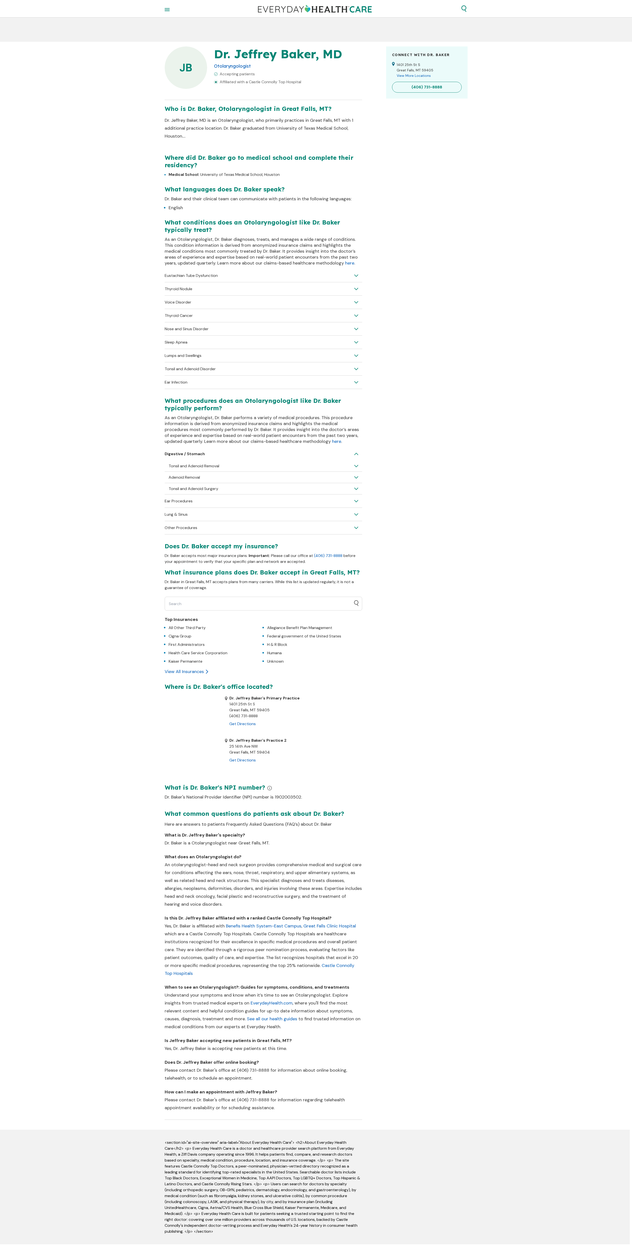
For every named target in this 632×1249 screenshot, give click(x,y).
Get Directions (242, 723)
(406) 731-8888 (328, 555)
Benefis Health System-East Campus (263, 926)
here (349, 263)
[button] (464, 8)
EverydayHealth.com (272, 1003)
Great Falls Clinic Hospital (329, 926)
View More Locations (414, 75)
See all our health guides (272, 1019)
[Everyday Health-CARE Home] (315, 9)
